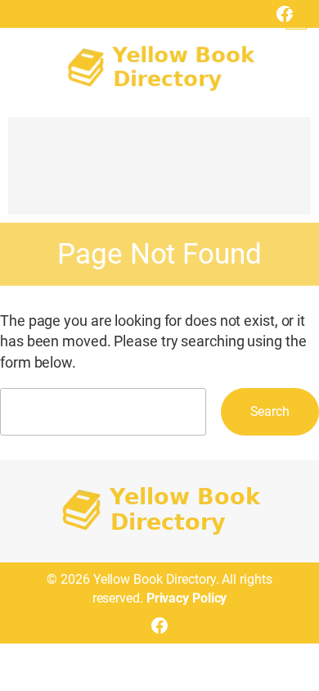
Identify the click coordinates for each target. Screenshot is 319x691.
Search (270, 411)
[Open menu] (296, 18)
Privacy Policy (186, 598)
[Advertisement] (159, 174)
